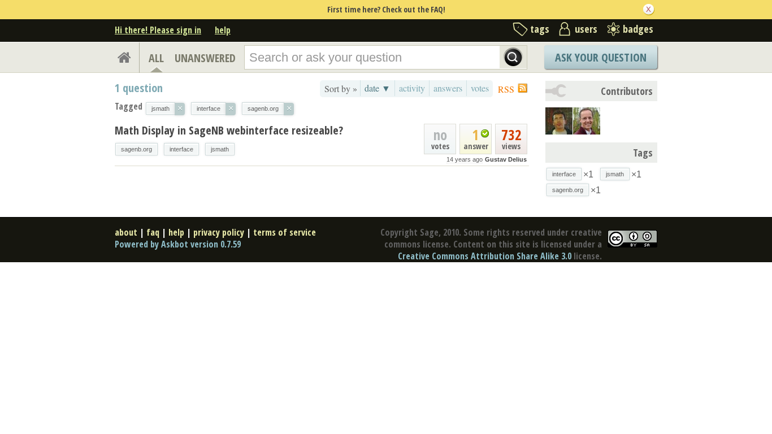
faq (152, 232)
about (126, 232)
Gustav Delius (506, 159)
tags (539, 29)
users (586, 29)
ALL (156, 58)
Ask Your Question (601, 57)
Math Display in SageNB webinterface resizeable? (229, 130)
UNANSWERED (205, 58)
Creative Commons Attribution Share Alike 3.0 (484, 256)
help (223, 30)
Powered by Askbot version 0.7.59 (178, 244)
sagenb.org (136, 149)
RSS (506, 89)
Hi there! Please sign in (158, 30)
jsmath (220, 149)
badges (638, 29)
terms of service (284, 232)
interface (181, 149)
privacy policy (218, 232)
